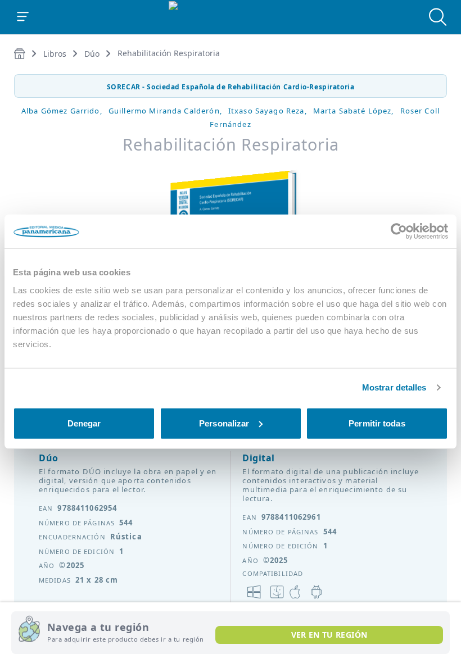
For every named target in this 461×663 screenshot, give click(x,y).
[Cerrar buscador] (438, 17)
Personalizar (224, 423)
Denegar (84, 423)
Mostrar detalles (394, 387)
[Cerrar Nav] (23, 17)
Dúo (92, 53)
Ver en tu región (329, 634)
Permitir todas (377, 423)
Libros (54, 53)
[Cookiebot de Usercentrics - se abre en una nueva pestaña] (399, 231)
